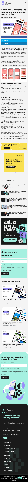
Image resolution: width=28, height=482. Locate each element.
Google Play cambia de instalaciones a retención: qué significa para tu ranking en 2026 (18, 206)
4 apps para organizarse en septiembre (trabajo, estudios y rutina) (17, 192)
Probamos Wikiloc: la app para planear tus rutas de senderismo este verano (13, 345)
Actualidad (7, 455)
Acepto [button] (19, 478)
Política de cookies (9, 451)
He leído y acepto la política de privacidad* (10, 264)
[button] (26, 3)
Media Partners (8, 470)
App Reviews (7, 461)
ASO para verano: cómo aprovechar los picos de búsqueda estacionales (17, 185)
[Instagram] (6, 438)
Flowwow (8, 49)
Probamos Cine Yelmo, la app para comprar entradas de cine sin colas (13, 300)
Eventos (6, 464)
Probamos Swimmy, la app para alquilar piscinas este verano (12, 322)
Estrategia (6, 467)
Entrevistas (7, 458)
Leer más (24, 478)
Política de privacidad (9, 448)
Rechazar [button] (14, 480)
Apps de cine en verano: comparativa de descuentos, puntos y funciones (17, 213)
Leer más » (11, 187)
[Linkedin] (4, 438)
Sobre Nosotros (8, 442)
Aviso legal (7, 445)
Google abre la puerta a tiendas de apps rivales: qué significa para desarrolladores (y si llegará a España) (18, 199)
